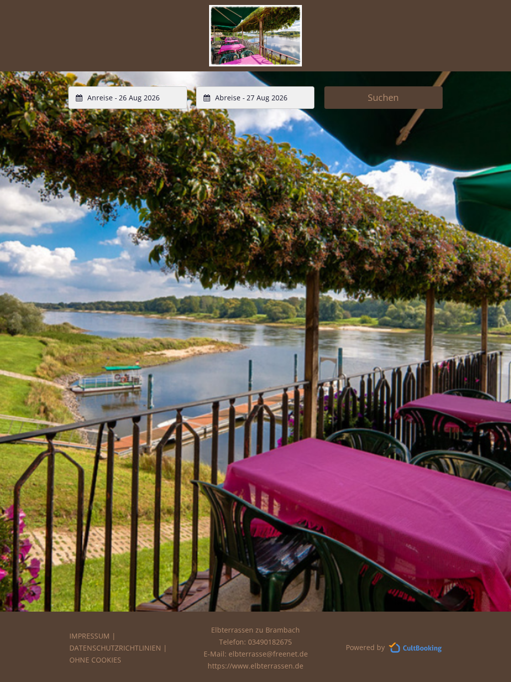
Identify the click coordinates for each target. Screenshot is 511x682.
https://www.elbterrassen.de (255, 666)
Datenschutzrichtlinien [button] (115, 648)
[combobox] (127, 97)
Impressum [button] (89, 636)
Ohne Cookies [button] (95, 660)
